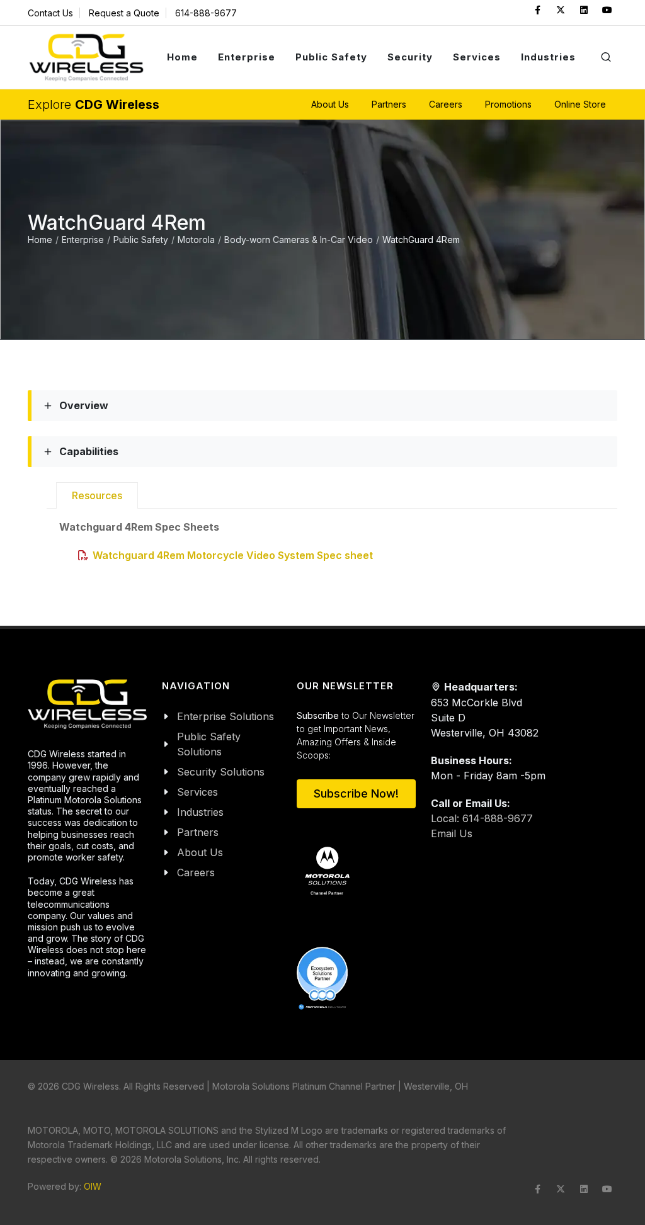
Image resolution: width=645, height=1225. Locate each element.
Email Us (451, 833)
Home (40, 239)
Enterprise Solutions (225, 716)
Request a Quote (124, 13)
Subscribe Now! (356, 793)
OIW (92, 1186)
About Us (200, 852)
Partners (198, 832)
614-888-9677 (206, 13)
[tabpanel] (338, 541)
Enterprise (83, 239)
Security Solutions (221, 771)
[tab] (97, 495)
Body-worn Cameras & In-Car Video (298, 239)
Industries (200, 812)
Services (197, 792)
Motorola (196, 239)
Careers (196, 872)
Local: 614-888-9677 (482, 818)
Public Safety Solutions (209, 744)
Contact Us (50, 13)
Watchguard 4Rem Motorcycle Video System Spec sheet (233, 555)
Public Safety (140, 239)
